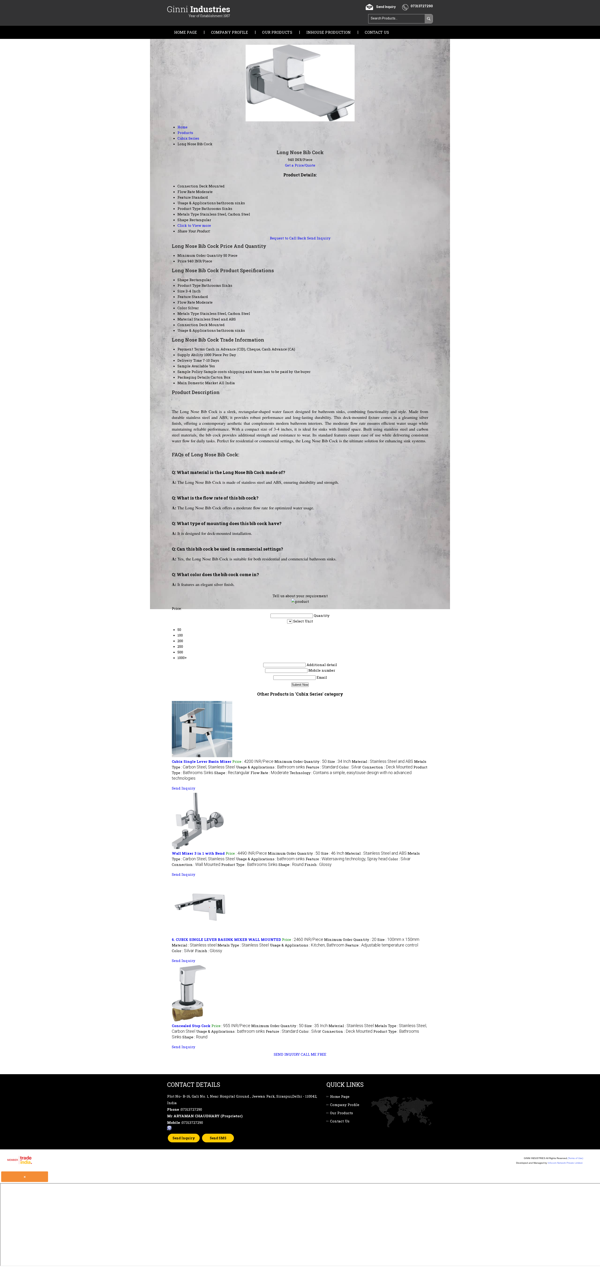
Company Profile (229, 32)
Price (182, 261)
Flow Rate (186, 302)
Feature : (322, 767)
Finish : (318, 864)
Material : (382, 761)
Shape (182, 279)
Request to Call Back (288, 238)
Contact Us (377, 32)
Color (182, 308)
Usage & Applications (196, 330)
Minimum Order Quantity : (300, 761)
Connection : (387, 767)
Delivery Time (189, 360)
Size (181, 291)
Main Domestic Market (197, 382)
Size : (339, 761)
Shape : (232, 772)
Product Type (189, 285)
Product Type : (249, 864)
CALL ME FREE (313, 1054)
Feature (184, 296)
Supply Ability (190, 354)
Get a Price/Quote (300, 165)
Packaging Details (193, 377)
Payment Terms (191, 349)
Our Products (277, 32)
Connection (187, 324)
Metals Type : (243, 945)
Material (185, 319)
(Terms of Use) (575, 1158)
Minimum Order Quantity (199, 255)
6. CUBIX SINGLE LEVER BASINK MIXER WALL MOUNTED (226, 939)
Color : (350, 767)
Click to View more (194, 225)
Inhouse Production (328, 32)
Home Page (185, 32)
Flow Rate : (270, 772)
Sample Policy (190, 371)
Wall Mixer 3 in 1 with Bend (198, 853)
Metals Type (188, 313)
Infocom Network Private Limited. (565, 1163)
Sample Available (192, 366)
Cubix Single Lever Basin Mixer (201, 761)
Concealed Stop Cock (191, 1025)
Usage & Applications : (270, 767)
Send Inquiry (318, 238)
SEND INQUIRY (287, 1054)
